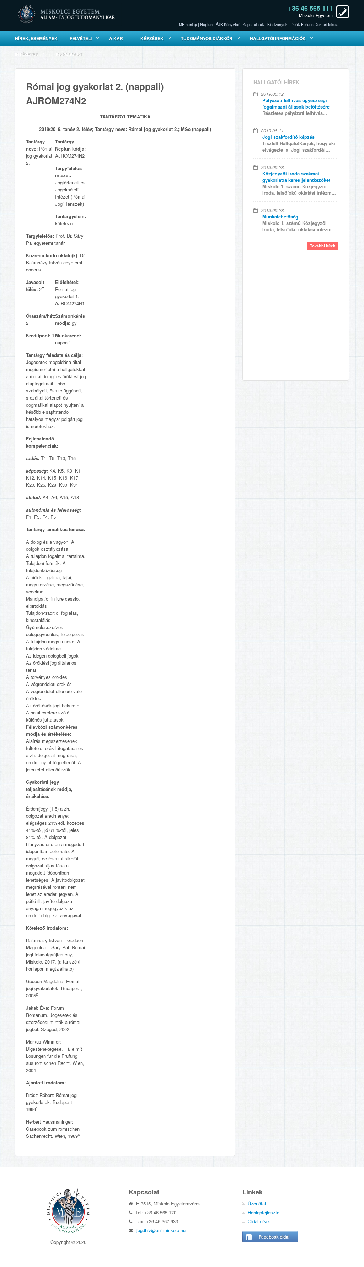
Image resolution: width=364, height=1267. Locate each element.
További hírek (322, 245)
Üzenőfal (257, 1203)
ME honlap (188, 24)
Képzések (152, 38)
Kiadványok (277, 24)
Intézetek (26, 54)
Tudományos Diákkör (206, 38)
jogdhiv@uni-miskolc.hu (161, 1230)
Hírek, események (36, 38)
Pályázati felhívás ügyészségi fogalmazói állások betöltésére (296, 103)
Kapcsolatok (253, 24)
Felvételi (81, 38)
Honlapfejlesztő (263, 1212)
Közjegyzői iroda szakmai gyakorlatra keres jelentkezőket (296, 176)
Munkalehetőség (280, 216)
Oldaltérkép (259, 1221)
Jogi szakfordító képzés (288, 136)
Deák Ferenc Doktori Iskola (314, 24)
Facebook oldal (274, 1237)
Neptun (206, 24)
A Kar (116, 38)
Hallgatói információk (278, 38)
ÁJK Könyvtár (228, 24)
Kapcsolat (69, 54)
